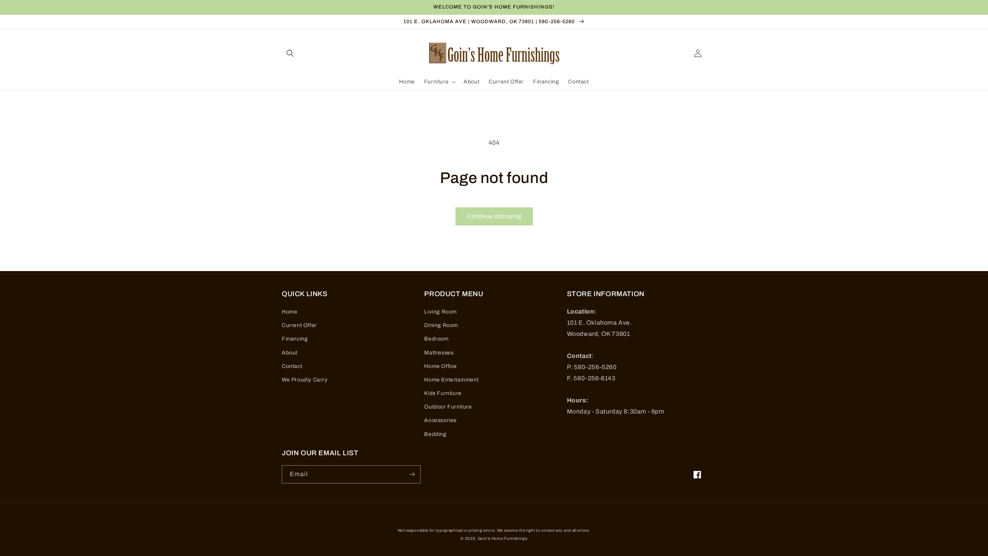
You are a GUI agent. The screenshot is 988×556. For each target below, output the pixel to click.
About (290, 353)
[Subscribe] (411, 474)
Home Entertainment (451, 380)
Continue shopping (494, 216)
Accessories (440, 420)
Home (289, 312)
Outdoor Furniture (448, 407)
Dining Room (441, 325)
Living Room (440, 312)
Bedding (435, 434)
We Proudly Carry (305, 380)
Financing (295, 339)
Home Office (440, 366)
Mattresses (438, 353)
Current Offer (299, 325)
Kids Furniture (442, 393)
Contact (292, 366)
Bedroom (436, 339)
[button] (290, 53)
